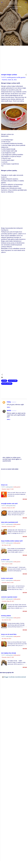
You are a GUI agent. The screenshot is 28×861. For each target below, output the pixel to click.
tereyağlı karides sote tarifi (9, 503)
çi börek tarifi (5, 559)
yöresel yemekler (7, 383)
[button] (26, 75)
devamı (25, 499)
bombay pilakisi (6, 615)
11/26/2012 (13, 402)
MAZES (9, 410)
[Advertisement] (14, 30)
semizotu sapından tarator (9, 597)
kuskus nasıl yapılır (7, 578)
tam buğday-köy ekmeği (8, 653)
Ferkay (9, 402)
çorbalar (4, 380)
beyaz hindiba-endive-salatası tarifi (12, 541)
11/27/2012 (14, 410)
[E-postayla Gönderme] (2, 378)
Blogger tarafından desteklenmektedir (15, 677)
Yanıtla (8, 407)
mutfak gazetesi (14, 3)
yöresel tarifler (12, 380)
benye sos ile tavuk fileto (8, 634)
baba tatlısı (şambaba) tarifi (9, 522)
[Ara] (26, 3)
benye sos (4, 485)
